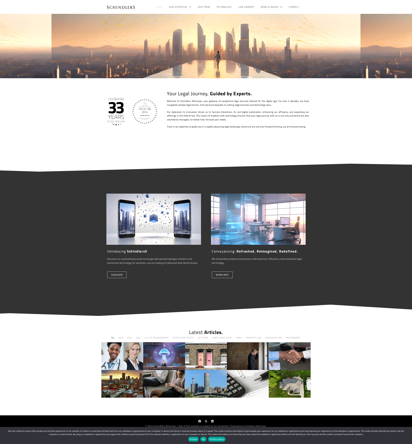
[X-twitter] (206, 421)
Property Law (253, 337)
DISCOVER (116, 275)
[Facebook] (199, 421)
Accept (193, 439)
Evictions (203, 337)
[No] (408, 435)
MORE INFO (222, 275)
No (203, 439)
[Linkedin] (212, 421)
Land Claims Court (222, 337)
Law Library (246, 7)
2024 (138, 337)
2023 (129, 337)
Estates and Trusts (183, 337)
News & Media (269, 7)
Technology (224, 7)
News (239, 337)
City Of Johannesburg (157, 337)
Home (159, 7)
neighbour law (273, 337)
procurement (293, 337)
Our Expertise (178, 7)
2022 (120, 337)
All (113, 337)
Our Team (204, 7)
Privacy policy (217, 439)
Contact (294, 7)
